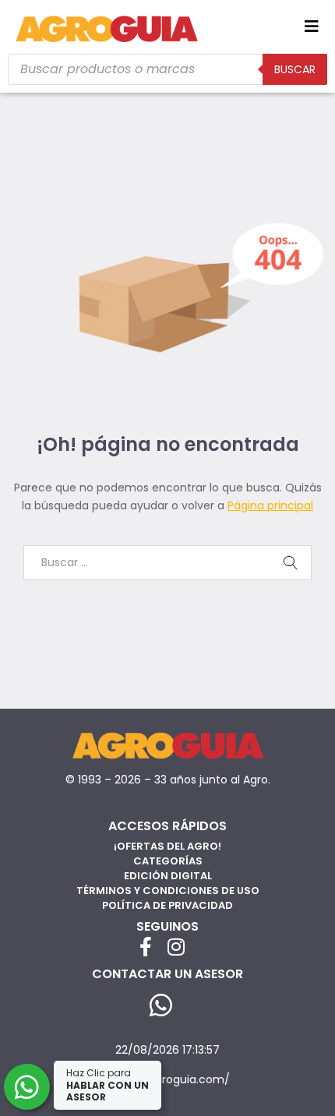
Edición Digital (168, 875)
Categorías (168, 861)
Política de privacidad (167, 905)
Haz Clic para (107, 1085)
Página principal (270, 505)
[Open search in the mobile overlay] (167, 69)
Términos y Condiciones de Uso (167, 890)
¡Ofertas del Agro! (167, 846)
